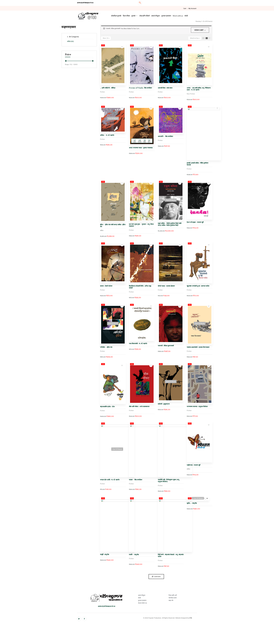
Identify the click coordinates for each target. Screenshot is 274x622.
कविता (70, 41)
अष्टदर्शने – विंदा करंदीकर (165, 136)
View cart (199, 30)
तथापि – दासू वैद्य (134, 554)
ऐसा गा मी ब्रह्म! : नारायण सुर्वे (195, 222)
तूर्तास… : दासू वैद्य (192, 503)
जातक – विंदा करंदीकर (135, 480)
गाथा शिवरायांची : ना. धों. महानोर (138, 343)
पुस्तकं (133, 16)
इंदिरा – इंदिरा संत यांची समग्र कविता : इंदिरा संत (112, 225)
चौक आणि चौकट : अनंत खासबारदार (139, 406)
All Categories (74, 37)
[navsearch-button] (140, 3)
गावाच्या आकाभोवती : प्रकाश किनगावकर (198, 347)
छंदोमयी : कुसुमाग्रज (164, 404)
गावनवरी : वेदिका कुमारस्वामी (166, 346)
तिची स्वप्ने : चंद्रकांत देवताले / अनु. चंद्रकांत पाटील (171, 555)
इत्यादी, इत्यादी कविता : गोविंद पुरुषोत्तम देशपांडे (197, 164)
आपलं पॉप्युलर (155, 16)
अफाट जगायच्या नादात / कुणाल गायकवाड (141, 148)
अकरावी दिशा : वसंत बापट (165, 88)
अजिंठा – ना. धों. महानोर (107, 135)
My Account (192, 8)
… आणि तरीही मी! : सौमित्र (107, 88)
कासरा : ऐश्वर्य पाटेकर (106, 286)
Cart (184, 8)
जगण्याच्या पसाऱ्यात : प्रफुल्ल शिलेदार (197, 406)
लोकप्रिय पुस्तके (116, 16)
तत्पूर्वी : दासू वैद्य (104, 554)
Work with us (178, 16)
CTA (190, 618)
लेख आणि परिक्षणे (144, 16)
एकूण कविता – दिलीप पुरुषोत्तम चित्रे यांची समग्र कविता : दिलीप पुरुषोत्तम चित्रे (169, 224)
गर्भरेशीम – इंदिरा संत (106, 347)
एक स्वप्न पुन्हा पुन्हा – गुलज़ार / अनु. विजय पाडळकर (141, 225)
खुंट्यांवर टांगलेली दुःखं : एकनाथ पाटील (198, 286)
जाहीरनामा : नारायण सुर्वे (193, 465)
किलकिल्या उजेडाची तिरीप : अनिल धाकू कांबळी (140, 287)
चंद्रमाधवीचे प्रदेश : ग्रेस (107, 407)
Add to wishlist (122, 46)
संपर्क (186, 16)
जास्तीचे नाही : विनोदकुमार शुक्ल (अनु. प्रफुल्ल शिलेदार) (169, 481)
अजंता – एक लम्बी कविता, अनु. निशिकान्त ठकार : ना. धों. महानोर (199, 89)
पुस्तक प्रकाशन (166, 16)
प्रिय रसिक (126, 16)
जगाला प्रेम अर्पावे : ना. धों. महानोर (110, 480)
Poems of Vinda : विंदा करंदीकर (140, 88)
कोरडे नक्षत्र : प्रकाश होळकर (166, 286)
